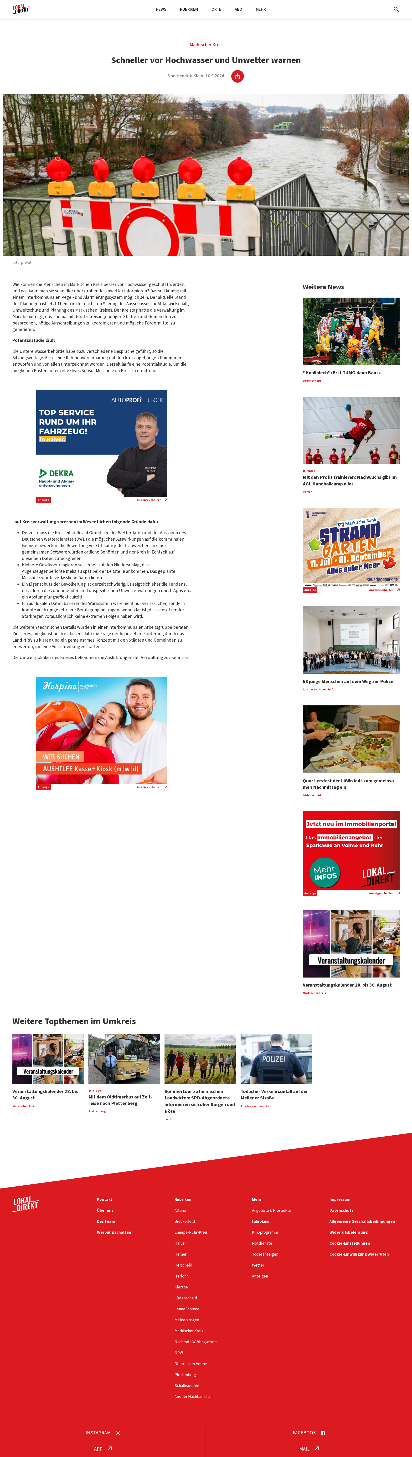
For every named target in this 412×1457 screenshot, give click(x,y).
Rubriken (189, 9)
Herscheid (183, 1265)
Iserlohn (182, 1276)
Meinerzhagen (187, 1320)
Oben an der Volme (191, 1364)
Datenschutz (342, 1210)
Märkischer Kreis (206, 45)
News (161, 9)
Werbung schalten (114, 1232)
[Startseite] (20, 12)
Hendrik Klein (189, 76)
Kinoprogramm (265, 1232)
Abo (238, 9)
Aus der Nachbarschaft (194, 1397)
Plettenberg (185, 1375)
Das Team (106, 1221)
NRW (179, 1353)
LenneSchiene (187, 1309)
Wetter (258, 1265)
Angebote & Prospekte (271, 1210)
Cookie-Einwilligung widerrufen (359, 1254)
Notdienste (262, 1243)
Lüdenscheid (186, 1298)
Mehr (261, 9)
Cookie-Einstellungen (350, 1243)
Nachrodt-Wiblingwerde (196, 1342)
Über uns (105, 1210)
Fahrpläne (260, 1221)
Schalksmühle (187, 1386)
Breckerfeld (185, 1221)
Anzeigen (260, 1276)
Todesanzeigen (265, 1254)
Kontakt (104, 1200)
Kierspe (181, 1287)
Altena (180, 1210)
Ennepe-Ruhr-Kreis (191, 1232)
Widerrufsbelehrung (349, 1232)
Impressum (340, 1200)
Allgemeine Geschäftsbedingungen (362, 1221)
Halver (180, 1243)
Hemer (180, 1254)
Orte (216, 9)
